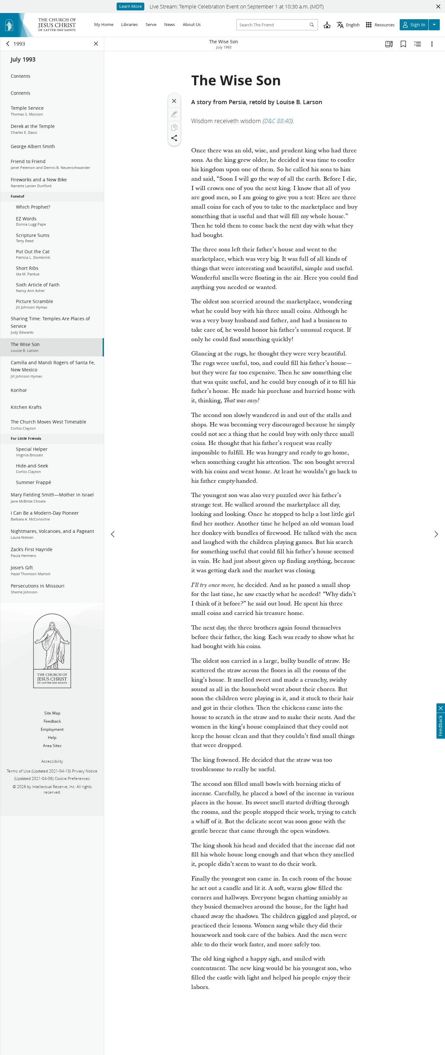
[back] (8, 43)
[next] (435, 534)
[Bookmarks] (403, 44)
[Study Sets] (388, 44)
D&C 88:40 (277, 121)
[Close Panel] (96, 43)
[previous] (113, 534)
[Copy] (174, 127)
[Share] (174, 138)
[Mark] (174, 114)
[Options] (431, 44)
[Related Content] (417, 44)
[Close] (174, 101)
